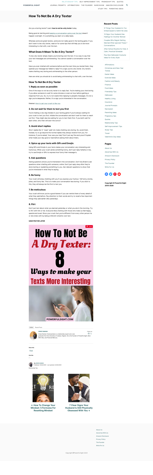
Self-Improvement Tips (113, 126)
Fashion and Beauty (112, 81)
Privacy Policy (110, 159)
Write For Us (109, 167)
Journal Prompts (111, 105)
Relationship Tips (33, 368)
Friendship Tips (110, 92)
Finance (108, 85)
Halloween (109, 95)
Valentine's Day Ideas (113, 137)
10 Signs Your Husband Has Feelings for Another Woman (114, 35)
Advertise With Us (111, 152)
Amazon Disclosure (112, 156)
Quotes (107, 119)
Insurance (108, 102)
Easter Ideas (109, 74)
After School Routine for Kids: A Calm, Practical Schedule (116, 50)
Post (31, 350)
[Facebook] (89, 333)
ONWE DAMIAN (43, 331)
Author (31, 327)
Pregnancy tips (110, 116)
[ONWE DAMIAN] (33, 335)
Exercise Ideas (110, 78)
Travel (107, 133)
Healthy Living (110, 98)
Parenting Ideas (111, 112)
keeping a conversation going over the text (65, 33)
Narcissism (109, 109)
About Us (108, 148)
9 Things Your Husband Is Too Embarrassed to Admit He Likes (116, 29)
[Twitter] (91, 333)
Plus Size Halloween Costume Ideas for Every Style (115, 56)
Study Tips (109, 130)
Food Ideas (109, 88)
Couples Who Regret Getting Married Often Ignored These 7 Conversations (115, 42)
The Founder (109, 163)
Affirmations (109, 65)
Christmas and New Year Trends (114, 69)
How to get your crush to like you (47, 103)
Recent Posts (38, 327)
